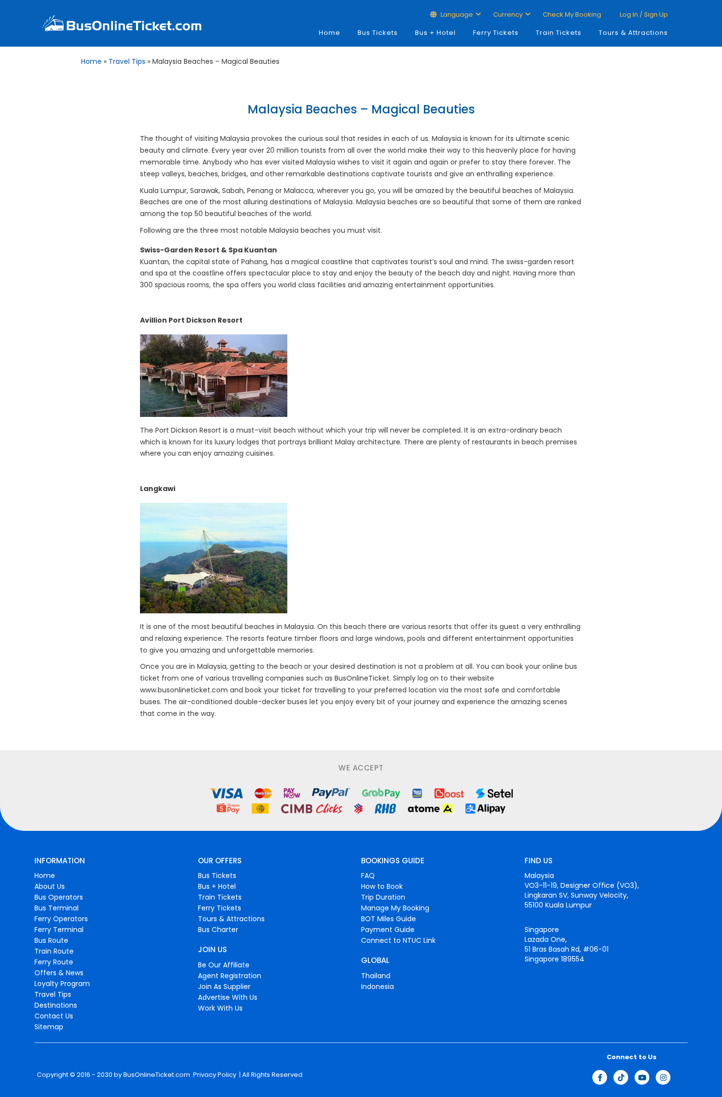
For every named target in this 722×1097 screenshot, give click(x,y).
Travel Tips (127, 61)
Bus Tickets (378, 32)
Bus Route (51, 940)
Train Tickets (559, 32)
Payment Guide (388, 929)
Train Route (54, 951)
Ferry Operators (61, 919)
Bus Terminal (56, 908)
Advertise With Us (227, 997)
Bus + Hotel (435, 32)
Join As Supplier (224, 986)
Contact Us (53, 1016)
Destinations (55, 1005)
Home (329, 32)
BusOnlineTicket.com (157, 1074)
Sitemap (48, 1027)
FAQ (368, 875)
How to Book (382, 886)
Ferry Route (53, 962)
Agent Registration (229, 976)
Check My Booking (572, 14)
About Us (49, 886)
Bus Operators (58, 897)
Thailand (375, 976)
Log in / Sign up (643, 14)
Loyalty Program (62, 983)
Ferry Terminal (58, 929)
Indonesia (377, 986)
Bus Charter (218, 929)
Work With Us (220, 1008)
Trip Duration (383, 897)
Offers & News (58, 973)
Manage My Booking (395, 908)
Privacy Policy (214, 1074)
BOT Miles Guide (388, 919)
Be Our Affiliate (224, 965)
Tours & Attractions (633, 32)
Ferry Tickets (496, 32)
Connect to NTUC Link (398, 940)
